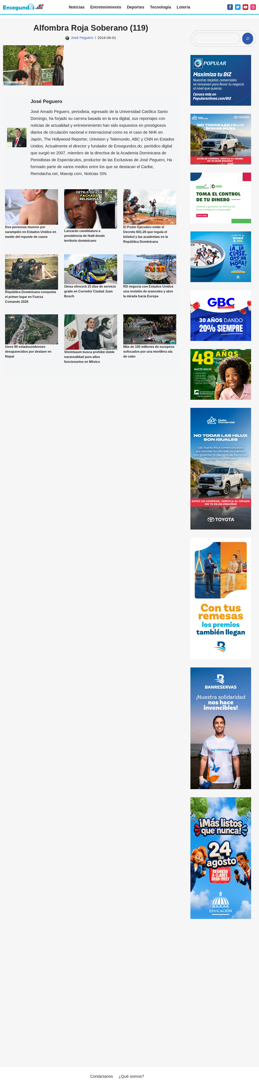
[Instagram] (253, 7)
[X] (238, 7)
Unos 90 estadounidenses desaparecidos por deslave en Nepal (28, 351)
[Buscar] (247, 38)
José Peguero (82, 38)
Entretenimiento (105, 7)
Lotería (183, 7)
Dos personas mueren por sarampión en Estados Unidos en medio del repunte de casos (30, 232)
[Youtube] (245, 7)
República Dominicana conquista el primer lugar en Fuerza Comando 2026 (30, 296)
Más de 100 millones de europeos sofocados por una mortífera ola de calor (148, 351)
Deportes (135, 7)
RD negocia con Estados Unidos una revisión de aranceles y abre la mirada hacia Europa (148, 291)
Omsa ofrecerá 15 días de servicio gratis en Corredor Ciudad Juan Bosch (90, 291)
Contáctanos (101, 1076)
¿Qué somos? (131, 1076)
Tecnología (160, 7)
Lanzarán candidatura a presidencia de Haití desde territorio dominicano (84, 235)
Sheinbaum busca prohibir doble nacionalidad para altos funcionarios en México (89, 356)
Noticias (77, 7)
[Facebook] (230, 7)
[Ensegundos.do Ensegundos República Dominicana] (23, 7)
